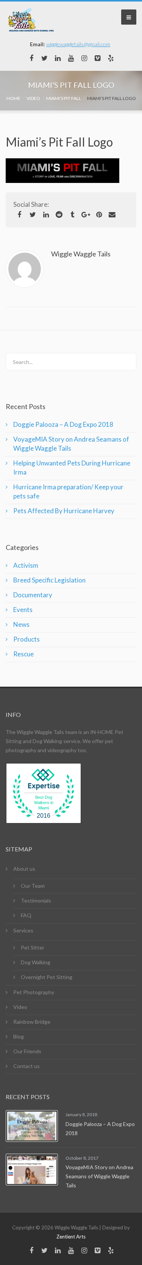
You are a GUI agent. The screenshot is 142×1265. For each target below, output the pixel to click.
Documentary (32, 595)
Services (23, 930)
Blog (18, 1036)
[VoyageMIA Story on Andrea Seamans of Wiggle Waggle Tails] (31, 1169)
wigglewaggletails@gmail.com (78, 44)
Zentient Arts (71, 1237)
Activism (25, 565)
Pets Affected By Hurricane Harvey (63, 511)
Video (20, 1007)
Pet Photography (33, 992)
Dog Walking (35, 962)
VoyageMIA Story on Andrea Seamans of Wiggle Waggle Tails (99, 1176)
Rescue (23, 654)
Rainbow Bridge (31, 1021)
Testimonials (36, 900)
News (21, 624)
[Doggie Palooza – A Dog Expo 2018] (31, 1126)
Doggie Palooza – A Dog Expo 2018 (63, 424)
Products (26, 639)
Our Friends (27, 1051)
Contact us (26, 1066)
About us (24, 868)
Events (23, 610)
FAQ (26, 915)
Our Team (33, 885)
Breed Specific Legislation (49, 580)
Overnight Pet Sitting (46, 977)
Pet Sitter (32, 947)
